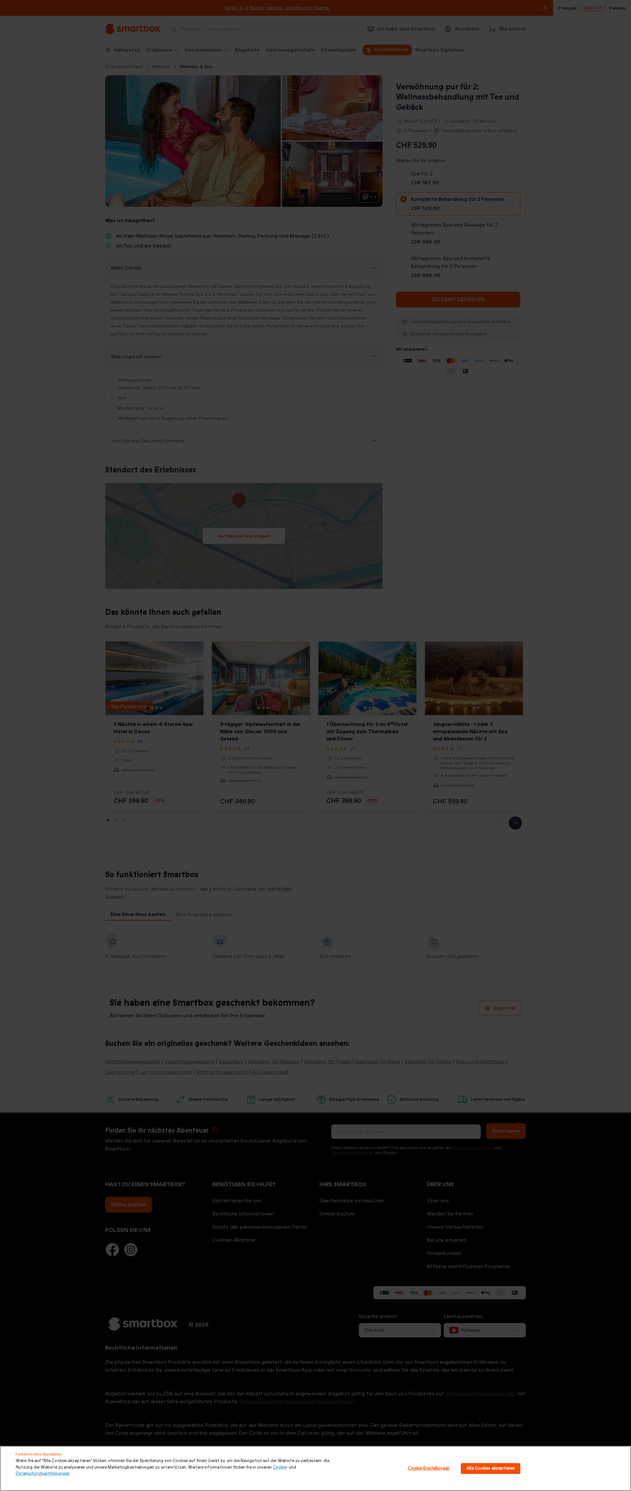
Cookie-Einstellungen (429, 1468)
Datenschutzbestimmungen (43, 1474)
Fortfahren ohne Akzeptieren (38, 1454)
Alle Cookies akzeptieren (490, 1468)
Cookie (279, 1467)
